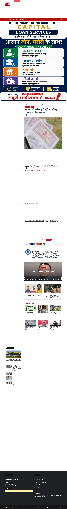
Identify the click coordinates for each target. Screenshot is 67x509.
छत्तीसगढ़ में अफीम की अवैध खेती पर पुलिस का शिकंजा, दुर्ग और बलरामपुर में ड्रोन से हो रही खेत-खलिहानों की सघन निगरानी (55, 314)
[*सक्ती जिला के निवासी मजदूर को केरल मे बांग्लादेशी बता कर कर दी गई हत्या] (43, 323)
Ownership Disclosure (47, 507)
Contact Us (60, 507)
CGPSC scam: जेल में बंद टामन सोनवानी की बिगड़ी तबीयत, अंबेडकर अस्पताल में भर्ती (16, 373)
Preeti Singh (34, 250)
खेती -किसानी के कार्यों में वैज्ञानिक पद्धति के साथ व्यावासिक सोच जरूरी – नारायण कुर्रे (30, 327)
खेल (20, 19)
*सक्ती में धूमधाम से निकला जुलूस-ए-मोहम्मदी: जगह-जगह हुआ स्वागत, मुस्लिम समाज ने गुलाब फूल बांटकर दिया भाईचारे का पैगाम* (16, 367)
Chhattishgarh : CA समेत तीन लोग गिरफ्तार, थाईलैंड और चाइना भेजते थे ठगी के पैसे (36, 170)
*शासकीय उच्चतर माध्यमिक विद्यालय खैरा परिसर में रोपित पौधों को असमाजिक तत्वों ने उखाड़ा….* (13, 360)
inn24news (20, 507)
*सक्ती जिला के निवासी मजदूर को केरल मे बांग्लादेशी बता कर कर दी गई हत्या (43, 327)
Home (6, 19)
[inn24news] (7, 4)
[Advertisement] (43, 10)
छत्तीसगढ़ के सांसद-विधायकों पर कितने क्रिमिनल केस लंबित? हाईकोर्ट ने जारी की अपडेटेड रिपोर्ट (43, 271)
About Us (32, 507)
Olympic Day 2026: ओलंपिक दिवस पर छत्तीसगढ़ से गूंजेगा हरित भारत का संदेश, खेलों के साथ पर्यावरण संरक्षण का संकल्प (30, 314)
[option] (43, 271)
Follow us (7, 488)
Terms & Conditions (55, 507)
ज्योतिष (13, 19)
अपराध (23, 19)
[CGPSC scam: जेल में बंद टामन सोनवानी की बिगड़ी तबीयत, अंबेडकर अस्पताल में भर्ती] (9, 373)
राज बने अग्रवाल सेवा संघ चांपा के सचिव (24, 1)
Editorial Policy (37, 507)
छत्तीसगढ (10, 19)
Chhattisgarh (30, 104)
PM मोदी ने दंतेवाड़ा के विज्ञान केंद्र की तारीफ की (31, 203)
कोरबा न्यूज (17, 19)
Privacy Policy (42, 507)
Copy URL (48, 239)
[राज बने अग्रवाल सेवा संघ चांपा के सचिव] (9, 378)
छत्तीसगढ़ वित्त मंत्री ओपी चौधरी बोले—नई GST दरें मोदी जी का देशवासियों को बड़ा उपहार (55, 327)
